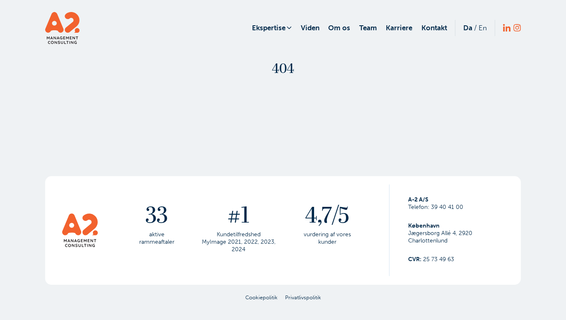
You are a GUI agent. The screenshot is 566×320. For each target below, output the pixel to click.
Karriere (399, 28)
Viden (310, 28)
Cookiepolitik (261, 297)
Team (368, 28)
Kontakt (434, 28)
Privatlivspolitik (303, 297)
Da (467, 28)
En (483, 28)
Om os (339, 28)
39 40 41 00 (447, 207)
